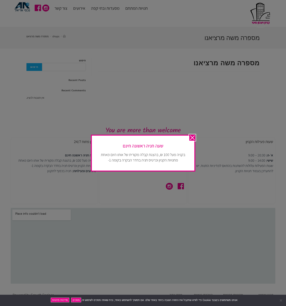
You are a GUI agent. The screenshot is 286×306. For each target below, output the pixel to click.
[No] (281, 300)
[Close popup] (192, 138)
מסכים (76, 300)
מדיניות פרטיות (60, 300)
